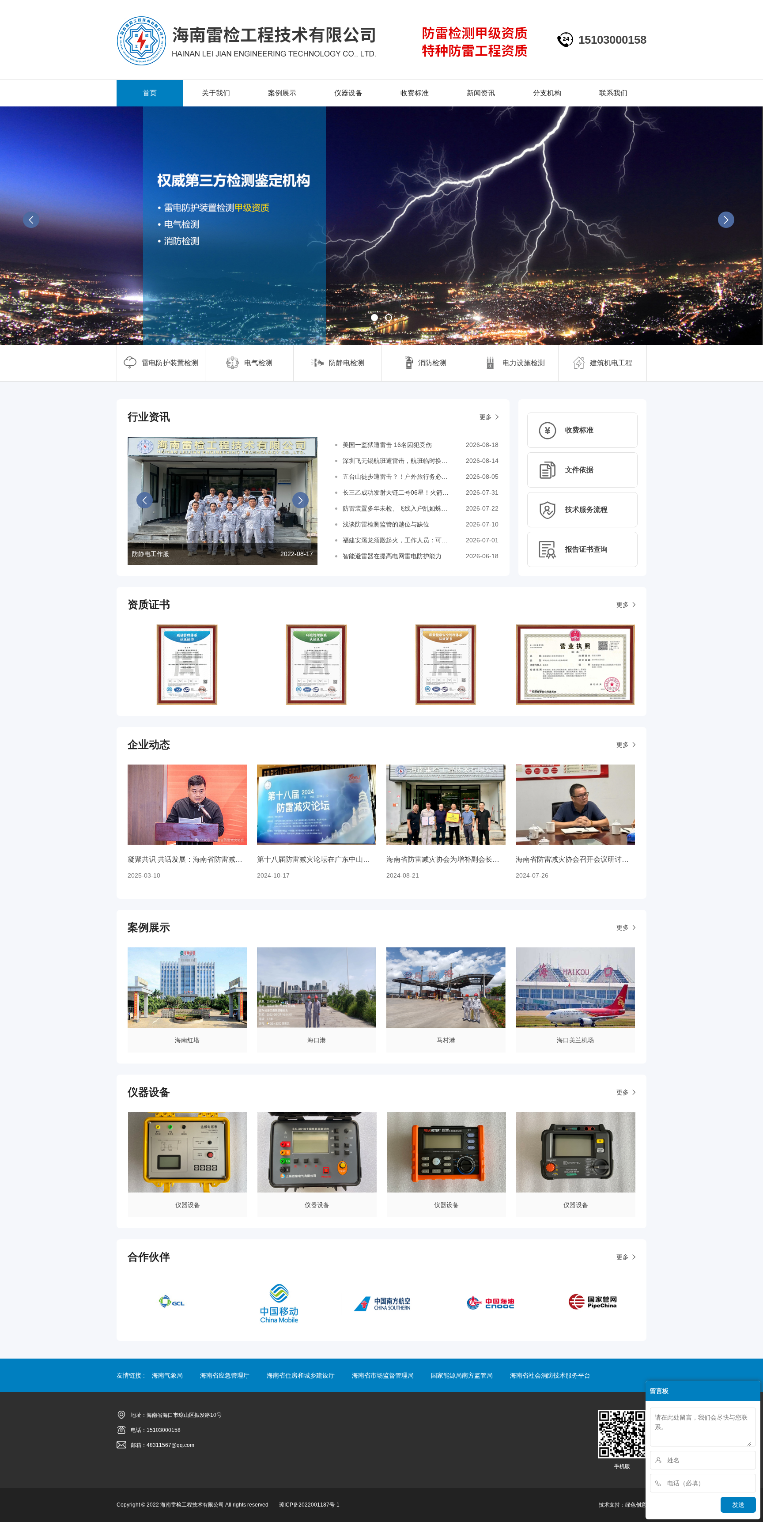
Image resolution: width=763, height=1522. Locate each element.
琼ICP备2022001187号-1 (309, 1505)
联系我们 (613, 93)
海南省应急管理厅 (224, 1375)
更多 (486, 416)
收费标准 (414, 93)
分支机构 (547, 93)
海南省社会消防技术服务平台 (550, 1375)
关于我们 (216, 93)
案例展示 (282, 93)
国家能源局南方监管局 (462, 1375)
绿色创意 (635, 1505)
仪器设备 (348, 93)
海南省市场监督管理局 (383, 1375)
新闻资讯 (481, 93)
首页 (150, 93)
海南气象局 (167, 1375)
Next (729, 223)
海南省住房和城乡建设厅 (301, 1375)
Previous (34, 223)
